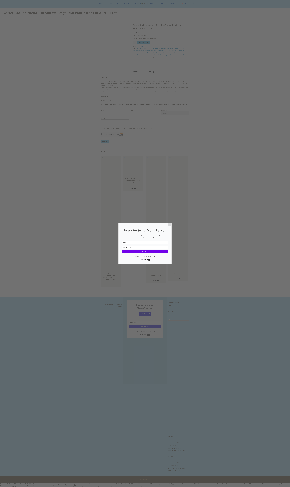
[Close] (169, 224)
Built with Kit (145, 259)
